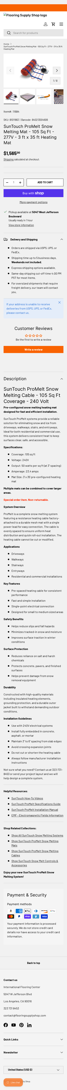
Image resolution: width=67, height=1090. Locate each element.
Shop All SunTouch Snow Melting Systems (37, 835)
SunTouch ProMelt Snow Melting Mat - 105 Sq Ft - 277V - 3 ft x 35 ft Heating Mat (33, 47)
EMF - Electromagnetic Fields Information (37, 815)
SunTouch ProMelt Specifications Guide (36, 804)
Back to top (33, 962)
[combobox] (33, 32)
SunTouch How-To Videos (27, 798)
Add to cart (45, 182)
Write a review (33, 349)
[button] (53, 24)
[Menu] (61, 24)
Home (6, 44)
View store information (21, 225)
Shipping (9, 159)
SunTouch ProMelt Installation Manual (34, 809)
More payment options (34, 202)
